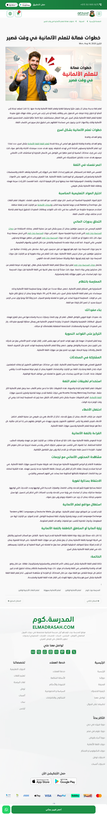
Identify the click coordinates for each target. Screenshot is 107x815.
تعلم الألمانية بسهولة (52, 590)
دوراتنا (102, 678)
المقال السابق (15, 601)
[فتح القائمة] (99, 13)
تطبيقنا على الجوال (96, 704)
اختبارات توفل (99, 757)
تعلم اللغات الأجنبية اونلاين (28, 590)
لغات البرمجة (19, 682)
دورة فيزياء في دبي (96, 724)
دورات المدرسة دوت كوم (84, 265)
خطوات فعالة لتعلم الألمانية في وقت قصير (59, 22)
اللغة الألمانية (96, 397)
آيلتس (22, 708)
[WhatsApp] (6, 810)
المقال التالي (92, 601)
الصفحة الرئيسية (95, 22)
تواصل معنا (99, 697)
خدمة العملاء (59, 671)
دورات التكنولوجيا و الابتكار (93, 751)
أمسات (22, 695)
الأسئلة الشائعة (58, 678)
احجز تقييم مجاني (53, 809)
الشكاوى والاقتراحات (55, 697)
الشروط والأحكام (57, 684)
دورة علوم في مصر (96, 731)
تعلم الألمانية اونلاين (73, 590)
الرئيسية (101, 671)
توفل (22, 689)
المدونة (101, 684)
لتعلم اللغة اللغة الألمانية (38, 143)
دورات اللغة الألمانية (96, 744)
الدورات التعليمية (17, 669)
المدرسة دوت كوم (35, 233)
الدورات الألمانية (44, 205)
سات (23, 702)
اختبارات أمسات (98, 764)
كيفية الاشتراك (98, 691)
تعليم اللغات (19, 675)
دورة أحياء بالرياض (97, 738)
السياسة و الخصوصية (55, 691)
